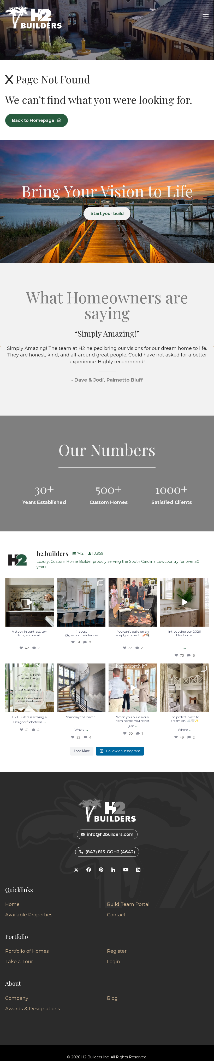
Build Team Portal (128, 904)
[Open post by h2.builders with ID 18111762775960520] (81, 687)
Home (12, 904)
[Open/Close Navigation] (206, 16)
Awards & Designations (32, 1009)
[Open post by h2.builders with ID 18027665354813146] (29, 687)
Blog (112, 998)
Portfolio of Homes (27, 951)
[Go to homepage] (33, 17)
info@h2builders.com (110, 834)
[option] (107, 365)
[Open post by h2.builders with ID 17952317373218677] (184, 602)
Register (117, 951)
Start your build (107, 213)
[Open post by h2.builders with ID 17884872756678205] (133, 602)
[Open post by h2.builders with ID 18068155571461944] (184, 687)
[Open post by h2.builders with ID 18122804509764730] (133, 687)
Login (113, 961)
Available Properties (28, 915)
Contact (116, 915)
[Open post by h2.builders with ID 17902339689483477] (29, 602)
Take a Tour (19, 961)
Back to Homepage (33, 120)
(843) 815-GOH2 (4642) (110, 851)
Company (16, 998)
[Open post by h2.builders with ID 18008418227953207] (81, 602)
